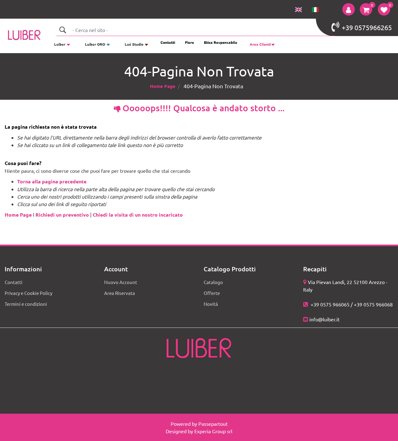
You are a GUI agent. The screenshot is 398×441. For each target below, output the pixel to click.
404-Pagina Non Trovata (213, 86)
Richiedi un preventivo (62, 214)
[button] (62, 30)
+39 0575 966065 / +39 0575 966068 (351, 304)
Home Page (162, 86)
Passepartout (213, 423)
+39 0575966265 (367, 27)
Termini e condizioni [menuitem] (26, 304)
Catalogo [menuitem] (213, 282)
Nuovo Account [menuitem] (120, 282)
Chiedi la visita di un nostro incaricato (138, 214)
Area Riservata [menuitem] (119, 293)
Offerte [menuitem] (212, 293)
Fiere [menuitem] (189, 42)
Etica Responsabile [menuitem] (220, 42)
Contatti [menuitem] (167, 42)
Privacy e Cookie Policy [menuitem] (28, 293)
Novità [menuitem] (211, 304)
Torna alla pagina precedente (51, 181)
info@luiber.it (324, 319)
